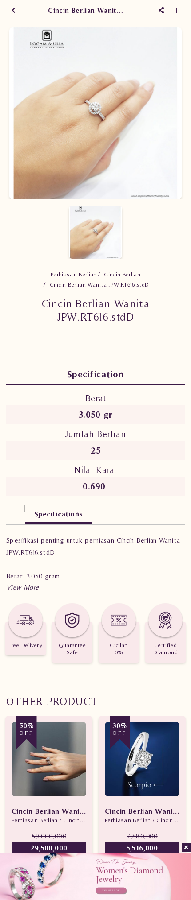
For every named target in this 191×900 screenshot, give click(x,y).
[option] (95, 113)
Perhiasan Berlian (74, 274)
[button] (22, 587)
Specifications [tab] (58, 514)
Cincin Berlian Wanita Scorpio (142, 811)
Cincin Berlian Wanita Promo (49, 811)
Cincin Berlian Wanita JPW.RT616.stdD (99, 284)
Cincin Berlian (122, 274)
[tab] (15, 509)
